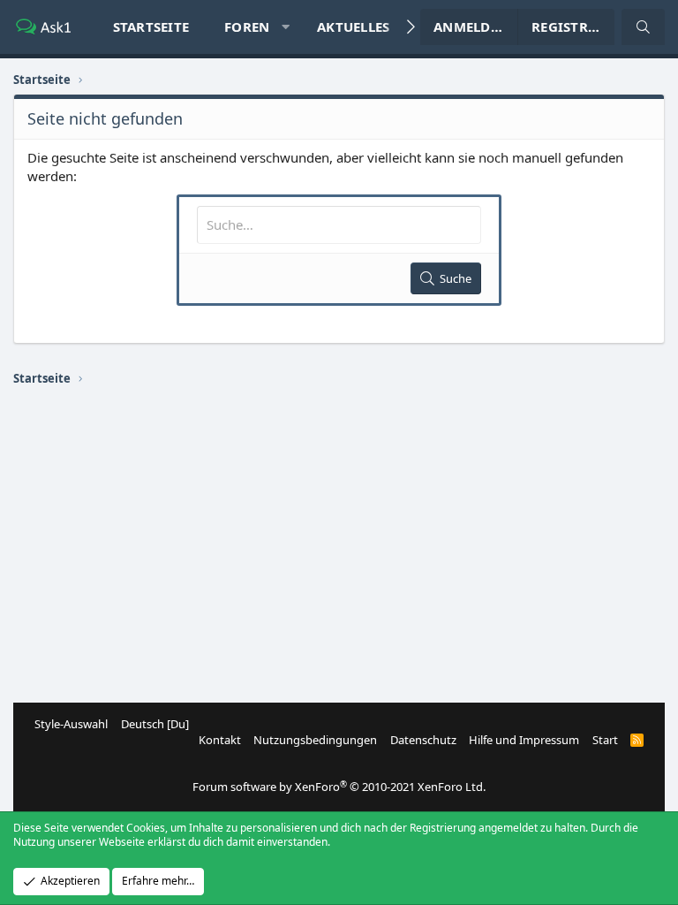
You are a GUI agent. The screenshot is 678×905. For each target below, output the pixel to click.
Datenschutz (423, 740)
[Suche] (643, 27)
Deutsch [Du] (155, 724)
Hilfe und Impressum (524, 740)
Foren (246, 26)
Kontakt (220, 740)
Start (605, 740)
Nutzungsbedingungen (315, 740)
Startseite (151, 26)
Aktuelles (353, 26)
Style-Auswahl (71, 724)
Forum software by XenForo (339, 787)
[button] (285, 27)
